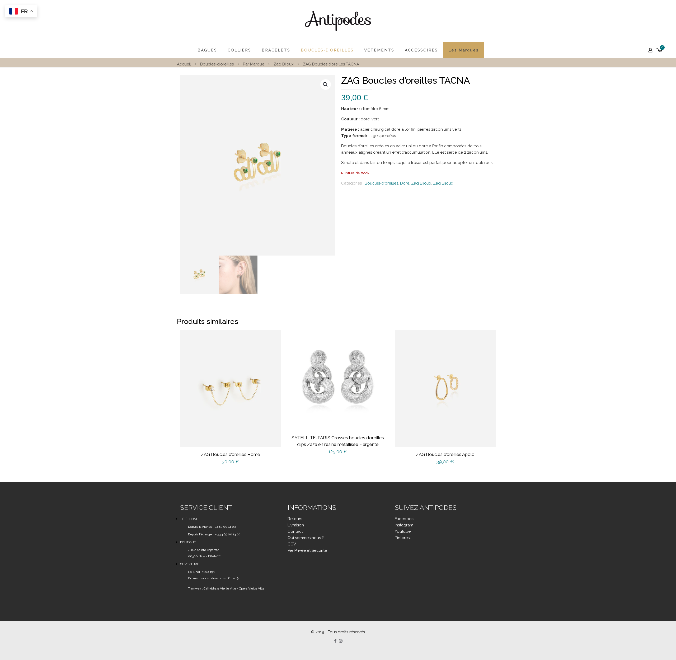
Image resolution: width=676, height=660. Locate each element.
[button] (325, 84)
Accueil (184, 64)
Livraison (296, 525)
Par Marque (253, 64)
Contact (295, 531)
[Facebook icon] (335, 641)
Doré (404, 183)
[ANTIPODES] (338, 21)
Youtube (403, 531)
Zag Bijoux (284, 64)
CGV (292, 544)
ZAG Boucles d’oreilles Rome (230, 454)
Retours (295, 518)
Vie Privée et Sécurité (307, 550)
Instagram (404, 525)
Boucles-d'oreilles (217, 64)
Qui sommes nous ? (306, 537)
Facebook (404, 518)
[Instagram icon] (341, 641)
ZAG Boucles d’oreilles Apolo (445, 454)
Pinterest (403, 537)
